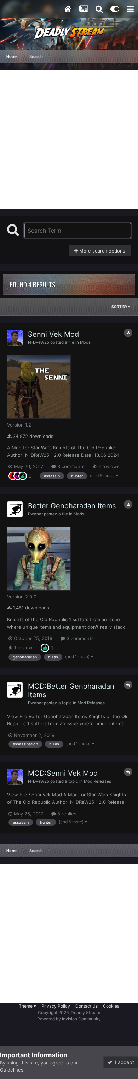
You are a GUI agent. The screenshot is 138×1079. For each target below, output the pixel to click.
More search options (101, 251)
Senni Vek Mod (53, 334)
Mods (85, 342)
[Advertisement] (69, 139)
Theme (26, 1006)
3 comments (70, 466)
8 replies (66, 814)
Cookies (111, 1006)
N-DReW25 (38, 342)
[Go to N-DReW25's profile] (15, 338)
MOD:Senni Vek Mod (63, 773)
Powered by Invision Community (69, 1018)
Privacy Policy (55, 1006)
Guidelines (11, 1070)
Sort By (119, 306)
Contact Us (86, 1006)
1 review (23, 647)
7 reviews (108, 466)
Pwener (35, 513)
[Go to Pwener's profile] (15, 509)
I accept (123, 1062)
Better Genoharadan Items (72, 505)
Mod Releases (91, 702)
